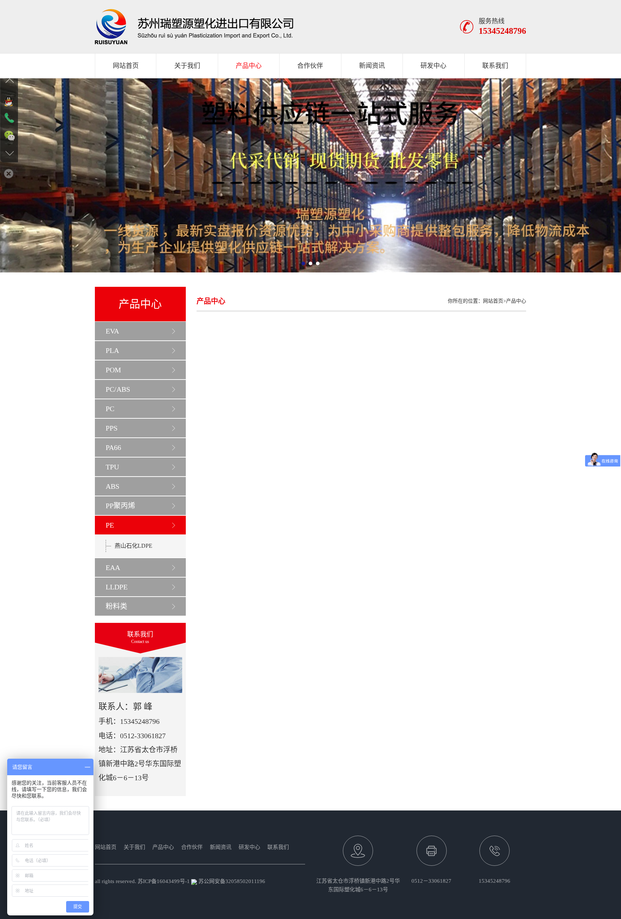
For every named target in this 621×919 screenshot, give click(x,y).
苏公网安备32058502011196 (231, 881)
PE (110, 525)
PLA (112, 350)
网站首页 (126, 65)
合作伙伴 (310, 65)
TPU (112, 467)
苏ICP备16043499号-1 (164, 881)
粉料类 (116, 606)
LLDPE (117, 587)
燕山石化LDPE (133, 546)
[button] (303, 263)
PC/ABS (118, 389)
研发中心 (433, 65)
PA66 (113, 447)
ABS (112, 486)
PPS (112, 428)
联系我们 (495, 65)
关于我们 (187, 65)
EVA (112, 331)
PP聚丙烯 (120, 506)
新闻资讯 (372, 65)
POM (113, 370)
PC (110, 409)
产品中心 (249, 65)
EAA (113, 567)
